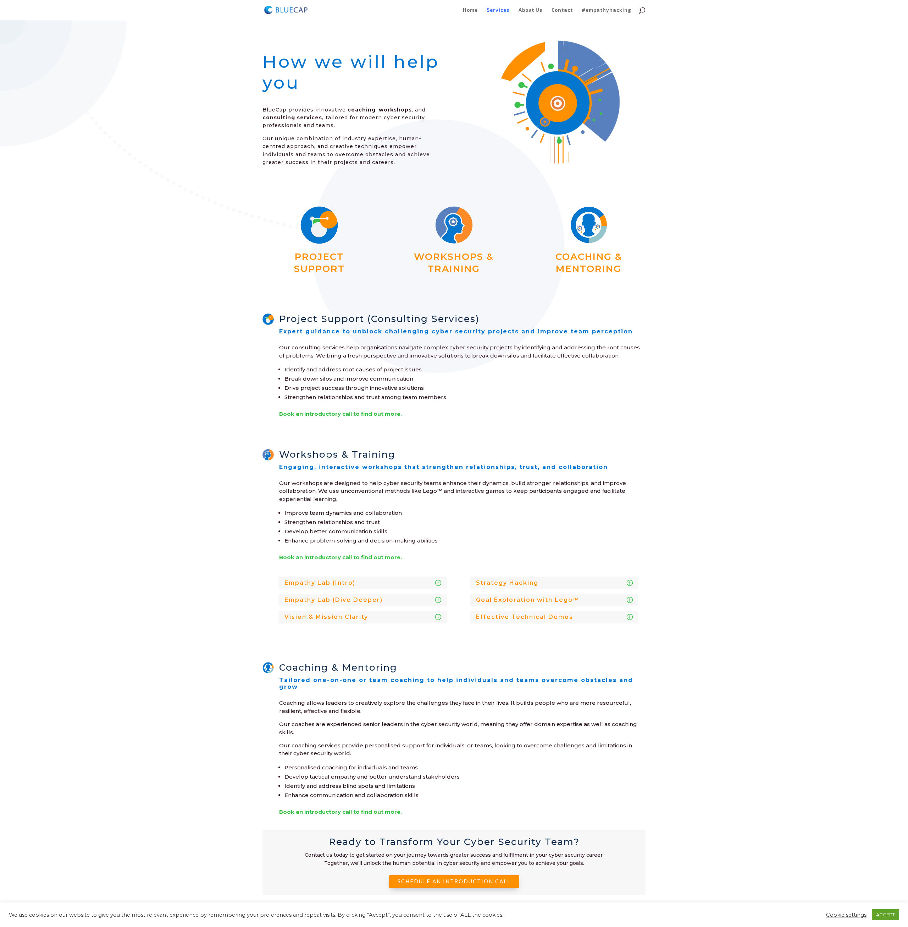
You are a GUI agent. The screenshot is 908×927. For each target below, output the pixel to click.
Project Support (319, 262)
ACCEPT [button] (885, 914)
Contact (562, 10)
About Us (531, 10)
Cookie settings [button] (846, 915)
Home (470, 10)
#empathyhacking (606, 10)
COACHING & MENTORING (588, 262)
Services (498, 10)
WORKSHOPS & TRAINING (454, 262)
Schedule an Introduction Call (454, 881)
